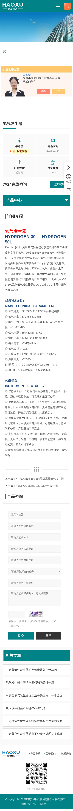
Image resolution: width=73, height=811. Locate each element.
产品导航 (35, 753)
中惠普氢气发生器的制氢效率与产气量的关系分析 (36, 721)
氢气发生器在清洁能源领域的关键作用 (30, 682)
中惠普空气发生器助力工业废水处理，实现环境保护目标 (36, 733)
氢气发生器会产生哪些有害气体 (26, 708)
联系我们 (66, 753)
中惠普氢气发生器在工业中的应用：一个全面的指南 (36, 695)
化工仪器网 (39, 803)
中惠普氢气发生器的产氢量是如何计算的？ (33, 669)
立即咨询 (60, 184)
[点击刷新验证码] (36, 614)
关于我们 (51, 753)
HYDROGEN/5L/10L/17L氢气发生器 (37, 485)
